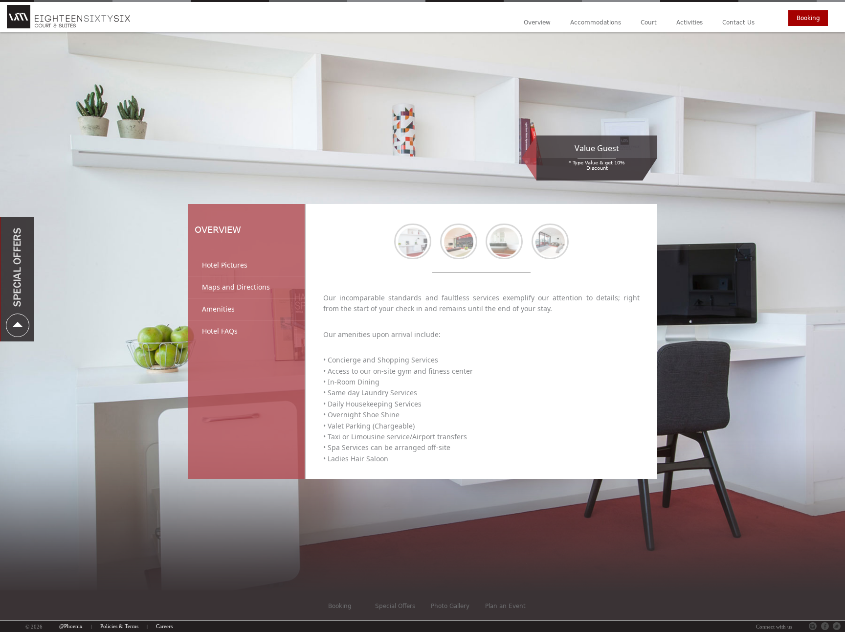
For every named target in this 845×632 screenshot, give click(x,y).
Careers (164, 626)
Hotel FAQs (220, 331)
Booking (808, 18)
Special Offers (395, 606)
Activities (689, 22)
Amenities (218, 309)
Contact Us (738, 22)
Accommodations (595, 22)
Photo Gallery (450, 606)
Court (649, 22)
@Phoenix (71, 626)
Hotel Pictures (224, 265)
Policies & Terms (119, 626)
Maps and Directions (236, 287)
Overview (537, 22)
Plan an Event (505, 606)
